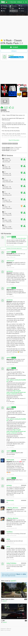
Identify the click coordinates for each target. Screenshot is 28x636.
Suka (13, 108)
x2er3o (8, 539)
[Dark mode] (24, 2)
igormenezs (10, 271)
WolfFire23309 (10, 460)
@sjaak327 (9, 262)
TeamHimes (10, 532)
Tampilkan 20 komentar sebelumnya (14, 248)
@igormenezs (10, 289)
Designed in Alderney (6, 628)
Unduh (15, 47)
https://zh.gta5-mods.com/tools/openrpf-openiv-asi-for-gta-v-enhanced (16, 392)
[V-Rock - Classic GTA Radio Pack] (14, 90)
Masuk (18, 574)
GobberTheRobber (11, 563)
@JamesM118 (10, 253)
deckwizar (9, 485)
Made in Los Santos (5, 630)
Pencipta (13, 236)
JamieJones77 (10, 260)
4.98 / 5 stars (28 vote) (5, 111)
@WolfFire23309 (11, 479)
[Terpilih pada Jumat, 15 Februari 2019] (2, 40)
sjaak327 (11, 55)
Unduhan (6, 108)
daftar (24, 574)
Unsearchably (10, 500)
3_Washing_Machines (12, 508)
